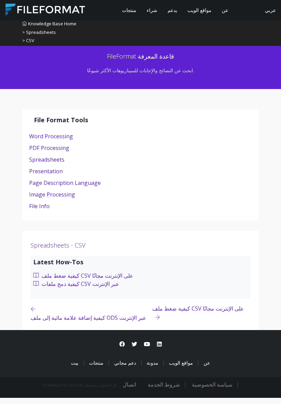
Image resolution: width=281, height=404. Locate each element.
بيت (74, 363)
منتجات (129, 10)
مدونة (152, 363)
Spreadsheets (46, 159)
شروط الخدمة (164, 385)
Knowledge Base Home (52, 24)
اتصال (129, 385)
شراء (152, 10)
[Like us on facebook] (122, 344)
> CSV (28, 40)
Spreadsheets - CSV (57, 245)
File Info (39, 206)
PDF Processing (49, 148)
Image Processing (52, 194)
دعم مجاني (125, 363)
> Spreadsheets (39, 32)
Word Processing (51, 136)
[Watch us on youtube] (147, 344)
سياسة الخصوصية (212, 385)
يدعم (172, 10)
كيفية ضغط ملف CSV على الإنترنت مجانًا (86, 275)
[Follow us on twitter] (134, 344)
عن (225, 10)
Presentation (46, 171)
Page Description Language (65, 183)
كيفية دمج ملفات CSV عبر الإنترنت (79, 284)
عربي (270, 10)
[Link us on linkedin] (159, 344)
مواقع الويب (199, 10)
